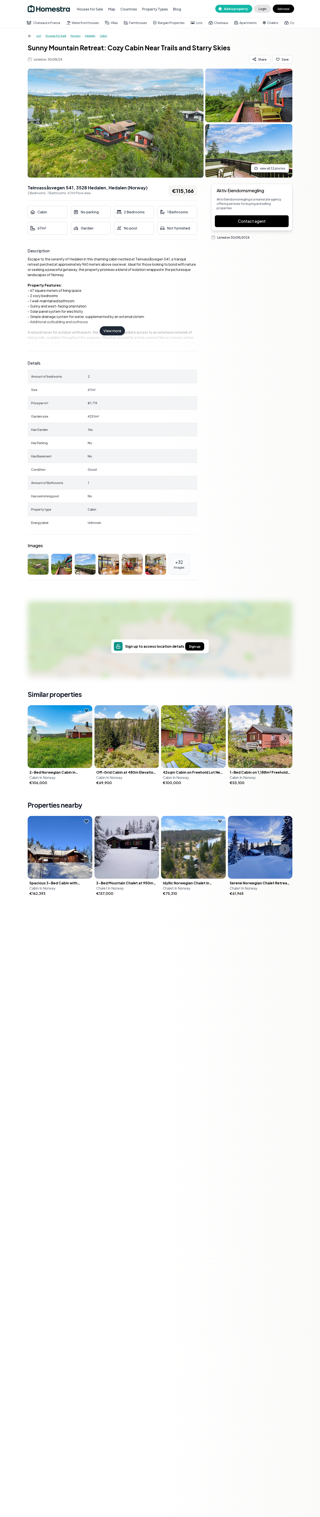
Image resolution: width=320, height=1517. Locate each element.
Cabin (103, 35)
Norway (76, 35)
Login (262, 9)
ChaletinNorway (110, 888)
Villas (114, 23)
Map (111, 9)
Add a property (236, 9)
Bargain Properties (171, 23)
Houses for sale (55, 35)
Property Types (155, 9)
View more (112, 330)
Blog (177, 9)
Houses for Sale (90, 9)
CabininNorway (42, 777)
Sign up (194, 646)
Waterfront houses (85, 23)
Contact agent (252, 221)
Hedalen (90, 35)
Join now (283, 9)
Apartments (248, 23)
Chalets (272, 23)
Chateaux (221, 23)
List (38, 35)
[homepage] (30, 36)
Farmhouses (138, 23)
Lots (199, 23)
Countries (128, 9)
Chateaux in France (46, 23)
